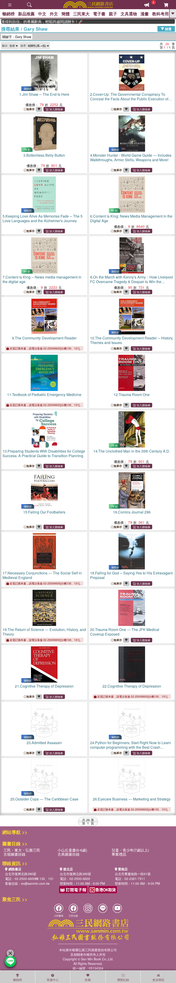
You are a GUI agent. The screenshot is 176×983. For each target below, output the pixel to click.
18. (131, 575)
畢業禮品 (119, 854)
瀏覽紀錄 (123, 980)
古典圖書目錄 (69, 854)
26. (131, 799)
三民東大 (81, 14)
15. (44, 512)
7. (42, 279)
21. (44, 686)
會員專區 (158, 980)
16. (132, 512)
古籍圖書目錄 (14, 854)
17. (42, 575)
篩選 (167, 28)
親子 (113, 14)
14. (131, 451)
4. (130, 157)
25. (44, 799)
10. (131, 340)
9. (44, 338)
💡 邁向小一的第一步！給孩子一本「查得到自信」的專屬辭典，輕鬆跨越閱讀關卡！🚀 (35, 21)
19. (44, 632)
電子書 (99, 14)
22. (131, 686)
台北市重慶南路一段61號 (133, 873)
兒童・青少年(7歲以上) (130, 850)
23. (44, 742)
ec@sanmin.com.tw (35, 883)
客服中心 (53, 980)
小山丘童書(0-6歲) (72, 850)
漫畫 (144, 14)
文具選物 (129, 14)
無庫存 (30, 109)
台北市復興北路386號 (20, 873)
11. (44, 394)
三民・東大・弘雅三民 (21, 850)
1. (44, 94)
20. (124, 632)
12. (132, 394)
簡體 (65, 14)
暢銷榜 (8, 14)
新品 (26, 14)
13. (44, 453)
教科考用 (160, 14)
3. (44, 155)
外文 (54, 14)
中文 (42, 14)
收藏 (88, 980)
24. (131, 749)
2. (129, 99)
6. (131, 218)
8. (131, 281)
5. (42, 218)
